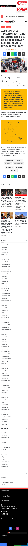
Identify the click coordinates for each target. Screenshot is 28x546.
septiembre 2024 (6, 300)
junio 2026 (4, 249)
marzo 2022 (5, 373)
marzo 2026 (5, 257)
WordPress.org (5, 484)
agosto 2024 (5, 303)
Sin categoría (5, 461)
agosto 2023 (5, 332)
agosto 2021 (5, 390)
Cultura (4, 432)
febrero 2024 (5, 317)
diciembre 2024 (6, 293)
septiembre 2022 (6, 358)
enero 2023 (5, 349)
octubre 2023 (5, 327)
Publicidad (4, 452)
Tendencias (5, 466)
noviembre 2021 (6, 383)
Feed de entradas (6, 480)
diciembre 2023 (6, 322)
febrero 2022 (5, 375)
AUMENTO (10, 160)
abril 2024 (4, 312)
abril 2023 (4, 341)
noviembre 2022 (6, 353)
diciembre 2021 (6, 380)
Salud (3, 459)
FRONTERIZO (19, 164)
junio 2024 (4, 307)
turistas (19, 167)
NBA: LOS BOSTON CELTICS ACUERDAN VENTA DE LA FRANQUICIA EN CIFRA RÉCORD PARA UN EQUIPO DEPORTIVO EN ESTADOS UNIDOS (7, 201)
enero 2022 (5, 378)
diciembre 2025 (6, 264)
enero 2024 (5, 320)
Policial (4, 449)
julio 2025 (4, 276)
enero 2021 (5, 407)
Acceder (4, 477)
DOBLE (19, 160)
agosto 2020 (5, 419)
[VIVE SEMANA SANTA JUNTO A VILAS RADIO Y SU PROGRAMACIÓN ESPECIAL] (21, 215)
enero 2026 (5, 261)
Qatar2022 (4, 454)
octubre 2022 (5, 356)
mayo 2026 (5, 252)
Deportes (4, 435)
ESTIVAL (8, 164)
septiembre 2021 (6, 387)
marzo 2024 (5, 315)
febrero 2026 (5, 259)
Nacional (4, 442)
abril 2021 (4, 400)
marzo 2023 (5, 344)
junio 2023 (4, 337)
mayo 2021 (5, 397)
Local (3, 27)
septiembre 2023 (6, 329)
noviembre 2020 (6, 412)
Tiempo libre (5, 469)
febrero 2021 (5, 404)
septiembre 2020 (6, 416)
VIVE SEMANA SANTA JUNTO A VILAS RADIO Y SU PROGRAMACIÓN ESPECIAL (21, 222)
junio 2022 (4, 366)
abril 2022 (4, 370)
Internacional (5, 437)
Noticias (8, 27)
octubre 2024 (5, 298)
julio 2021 (4, 392)
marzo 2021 (5, 402)
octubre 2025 (5, 269)
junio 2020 (4, 424)
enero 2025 (5, 290)
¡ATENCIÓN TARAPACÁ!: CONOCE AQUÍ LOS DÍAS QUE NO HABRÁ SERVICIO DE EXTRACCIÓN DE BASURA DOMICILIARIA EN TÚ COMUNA (20, 202)
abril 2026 (4, 254)
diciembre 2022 (6, 351)
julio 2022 (4, 363)
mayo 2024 (5, 310)
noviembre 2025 (6, 266)
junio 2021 (4, 395)
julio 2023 (4, 334)
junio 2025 (4, 278)
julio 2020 (4, 421)
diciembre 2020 (6, 409)
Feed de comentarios (7, 482)
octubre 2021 (5, 385)
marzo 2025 (5, 286)
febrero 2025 (5, 288)
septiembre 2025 (6, 271)
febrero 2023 (5, 346)
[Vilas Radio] (10, 21)
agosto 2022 (5, 361)
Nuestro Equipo (6, 447)
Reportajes (4, 457)
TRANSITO (10, 167)
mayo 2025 (5, 281)
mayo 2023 (5, 339)
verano (14, 170)
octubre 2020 (5, 414)
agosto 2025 (5, 274)
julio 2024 (4, 305)
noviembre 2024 (6, 295)
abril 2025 (4, 283)
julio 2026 (4, 247)
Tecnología (5, 464)
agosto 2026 (5, 244)
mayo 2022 (5, 368)
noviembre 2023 (6, 324)
